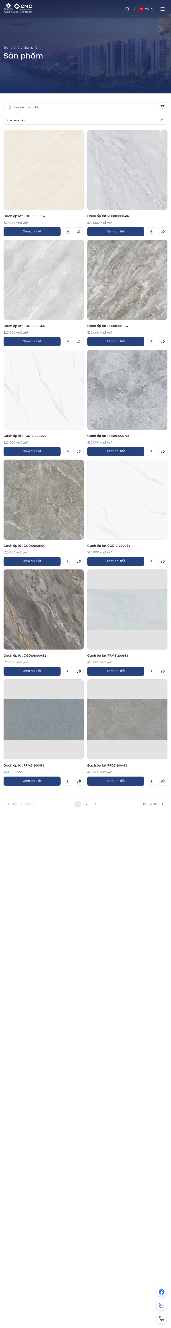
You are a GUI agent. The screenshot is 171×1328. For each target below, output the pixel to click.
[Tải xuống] (67, 231)
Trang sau (150, 804)
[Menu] (162, 9)
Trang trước (22, 804)
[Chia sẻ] (79, 231)
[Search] (127, 8)
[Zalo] (162, 1305)
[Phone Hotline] (162, 1319)
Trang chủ (11, 47)
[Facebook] (162, 1292)
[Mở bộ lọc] (162, 107)
